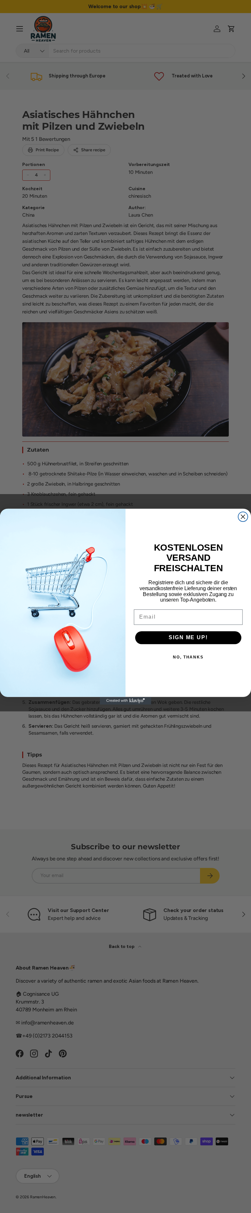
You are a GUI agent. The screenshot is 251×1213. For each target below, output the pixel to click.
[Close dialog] (243, 517)
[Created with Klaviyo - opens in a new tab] (125, 701)
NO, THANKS (188, 657)
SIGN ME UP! (188, 637)
